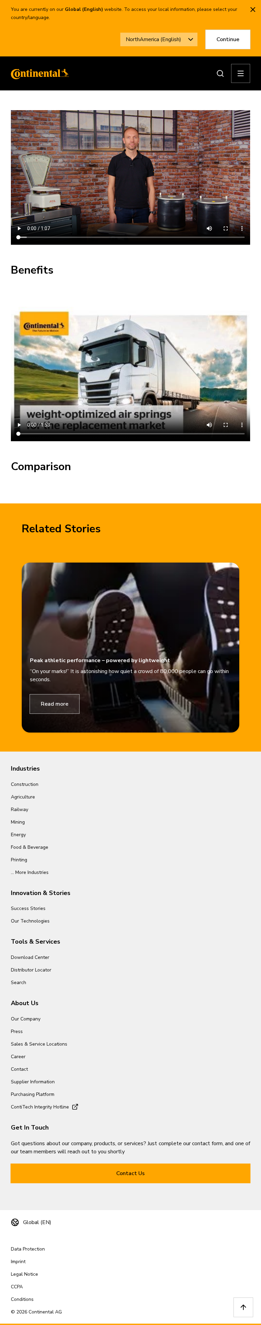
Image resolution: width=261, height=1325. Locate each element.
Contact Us (130, 1173)
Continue (227, 39)
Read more (54, 704)
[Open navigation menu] (240, 73)
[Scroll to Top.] (243, 1307)
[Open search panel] (220, 73)
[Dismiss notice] (253, 9)
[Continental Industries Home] (38, 73)
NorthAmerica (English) (153, 39)
